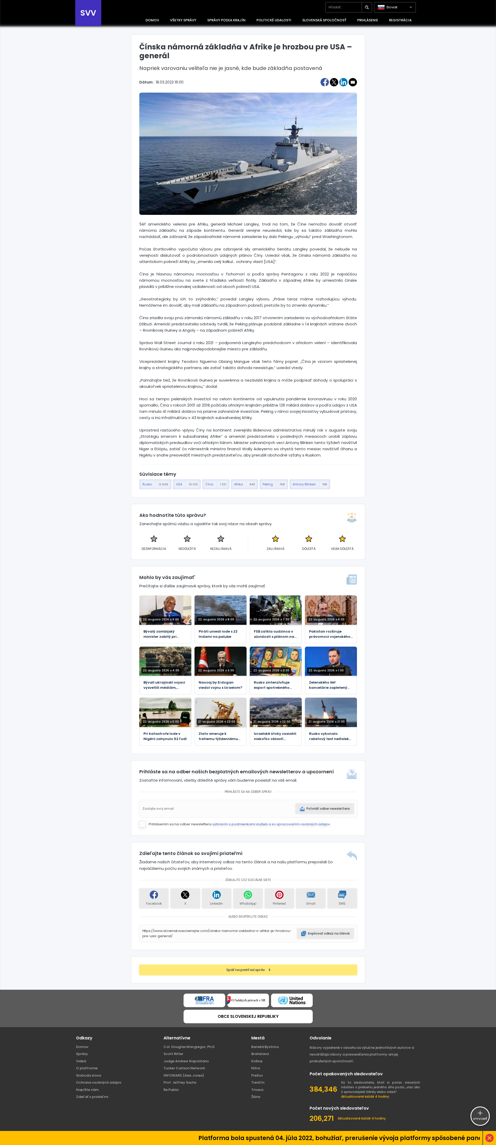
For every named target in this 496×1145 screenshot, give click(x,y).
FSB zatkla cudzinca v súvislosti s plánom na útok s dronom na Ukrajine (274, 634)
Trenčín (257, 1082)
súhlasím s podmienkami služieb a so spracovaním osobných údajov (271, 824)
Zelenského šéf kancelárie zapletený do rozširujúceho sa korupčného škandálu (329, 685)
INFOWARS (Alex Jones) (184, 1075)
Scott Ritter (173, 1053)
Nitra (255, 1068)
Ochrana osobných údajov (98, 1082)
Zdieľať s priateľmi (92, 1096)
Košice (256, 1061)
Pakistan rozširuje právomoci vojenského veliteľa (329, 634)
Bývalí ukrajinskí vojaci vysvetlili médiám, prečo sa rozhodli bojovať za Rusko (164, 685)
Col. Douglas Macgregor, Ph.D (189, 1046)
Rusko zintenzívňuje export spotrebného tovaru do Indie (272, 685)
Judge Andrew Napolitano (186, 1061)
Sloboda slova (88, 1075)
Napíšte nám (87, 1089)
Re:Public (171, 1089)
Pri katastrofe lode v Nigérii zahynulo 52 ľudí (165, 736)
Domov (82, 1046)
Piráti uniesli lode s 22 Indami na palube (218, 634)
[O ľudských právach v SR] (248, 1000)
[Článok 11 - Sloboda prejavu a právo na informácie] (204, 1000)
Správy (82, 1053)
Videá (81, 1061)
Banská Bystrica (265, 1046)
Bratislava (260, 1053)
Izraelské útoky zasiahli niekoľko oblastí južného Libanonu (275, 736)
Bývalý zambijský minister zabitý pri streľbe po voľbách (160, 634)
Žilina (255, 1096)
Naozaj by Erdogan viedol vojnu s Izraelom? (220, 685)
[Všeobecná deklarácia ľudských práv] (292, 1000)
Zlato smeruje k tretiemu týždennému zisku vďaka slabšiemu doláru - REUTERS (219, 736)
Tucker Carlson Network (184, 1068)
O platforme (87, 1068)
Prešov (257, 1075)
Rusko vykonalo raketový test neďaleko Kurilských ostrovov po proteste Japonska (330, 736)
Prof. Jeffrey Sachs (180, 1082)
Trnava (257, 1089)
